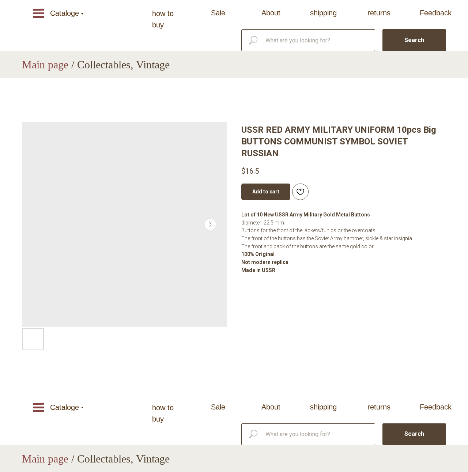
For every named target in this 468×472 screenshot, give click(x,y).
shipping (323, 13)
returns (378, 13)
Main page (45, 64)
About (270, 13)
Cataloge (64, 13)
